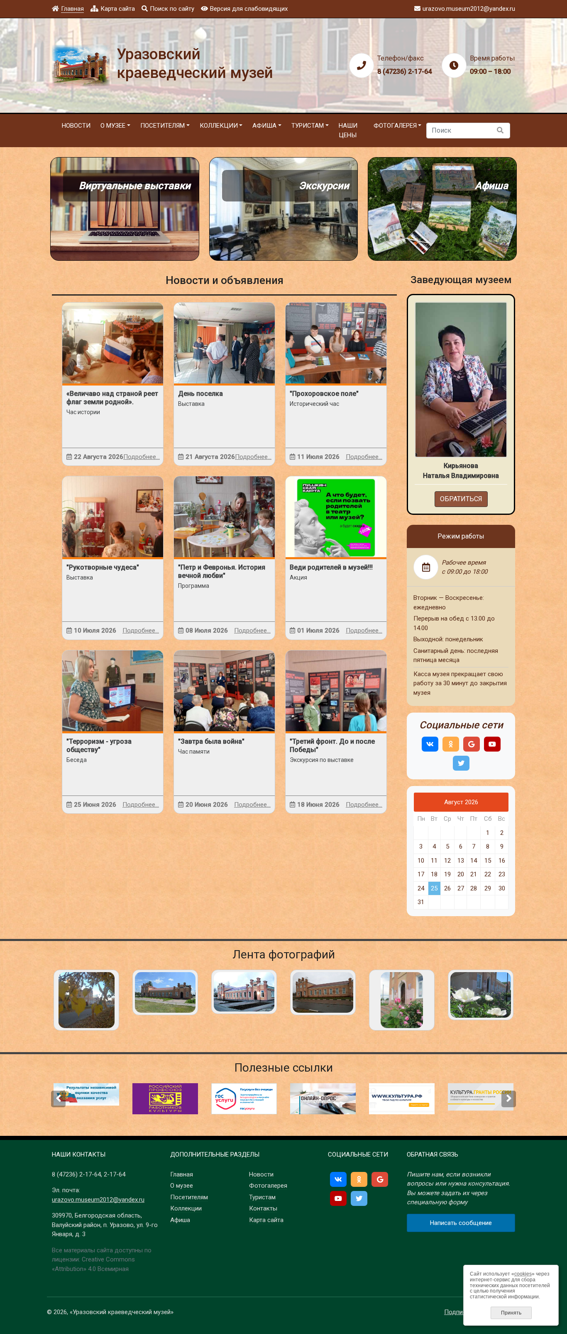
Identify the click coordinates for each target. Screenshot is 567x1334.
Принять (511, 1313)
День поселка (200, 394)
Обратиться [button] (461, 499)
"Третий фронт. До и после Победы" (332, 745)
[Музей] (165, 992)
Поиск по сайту (172, 8)
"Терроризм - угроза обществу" (99, 745)
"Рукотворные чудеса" (102, 567)
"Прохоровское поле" (324, 394)
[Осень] (86, 1000)
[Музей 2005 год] (244, 992)
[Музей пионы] (480, 995)
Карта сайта (117, 8)
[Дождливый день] (323, 992)
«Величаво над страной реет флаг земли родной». (112, 398)
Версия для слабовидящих (249, 8)
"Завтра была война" (211, 741)
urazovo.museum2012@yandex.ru (98, 1199)
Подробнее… (141, 457)
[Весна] (402, 1000)
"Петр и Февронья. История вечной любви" (221, 571)
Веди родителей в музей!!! (331, 567)
